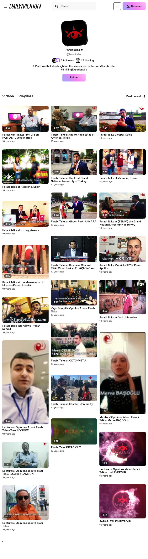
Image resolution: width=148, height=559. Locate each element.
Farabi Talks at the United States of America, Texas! (72, 136)
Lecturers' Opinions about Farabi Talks (22, 525)
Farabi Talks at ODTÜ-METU (68, 360)
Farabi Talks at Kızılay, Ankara (20, 230)
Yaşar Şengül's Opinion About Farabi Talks (73, 310)
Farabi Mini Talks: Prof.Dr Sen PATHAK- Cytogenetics (20, 136)
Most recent (133, 96)
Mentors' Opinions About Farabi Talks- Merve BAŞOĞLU (119, 419)
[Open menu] (5, 6)
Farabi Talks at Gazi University (118, 317)
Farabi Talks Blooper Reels (115, 134)
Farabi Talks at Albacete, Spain (21, 186)
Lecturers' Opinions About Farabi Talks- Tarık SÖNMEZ (23, 429)
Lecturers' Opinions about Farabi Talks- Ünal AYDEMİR (119, 471)
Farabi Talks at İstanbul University (72, 404)
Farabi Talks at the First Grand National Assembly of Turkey (69, 180)
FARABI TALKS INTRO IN (115, 521)
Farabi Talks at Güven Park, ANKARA (73, 221)
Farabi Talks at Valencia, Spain (118, 178)
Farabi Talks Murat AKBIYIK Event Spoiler (120, 267)
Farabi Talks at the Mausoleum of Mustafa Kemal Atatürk (22, 284)
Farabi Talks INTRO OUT (66, 447)
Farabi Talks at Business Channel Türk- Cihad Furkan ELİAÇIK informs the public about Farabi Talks (73, 267)
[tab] (8, 96)
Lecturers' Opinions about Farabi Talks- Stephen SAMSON (22, 472)
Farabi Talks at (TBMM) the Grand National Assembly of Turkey (120, 223)
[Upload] (117, 6)
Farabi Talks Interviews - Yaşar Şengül (21, 327)
